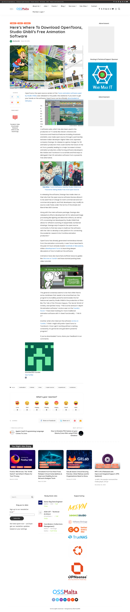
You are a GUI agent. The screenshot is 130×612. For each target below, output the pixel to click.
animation (23, 387)
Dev (20, 23)
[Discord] (127, 1)
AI (13, 467)
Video (27, 23)
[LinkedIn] (120, 1)
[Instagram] (118, 1)
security (43, 464)
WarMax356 (16, 41)
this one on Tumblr (50, 258)
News (99, 467)
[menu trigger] (13, 9)
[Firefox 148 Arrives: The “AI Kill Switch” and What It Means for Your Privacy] (22, 459)
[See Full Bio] (34, 375)
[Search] (119, 9)
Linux (108, 464)
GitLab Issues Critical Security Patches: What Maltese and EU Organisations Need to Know (77, 474)
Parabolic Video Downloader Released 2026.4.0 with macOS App (15, 127)
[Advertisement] (101, 39)
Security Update (54, 464)
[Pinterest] (12, 102)
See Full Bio (29, 375)
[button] (61, 277)
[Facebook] (114, 1)
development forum (53, 248)
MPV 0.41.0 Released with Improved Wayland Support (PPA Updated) (107, 474)
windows (73, 387)
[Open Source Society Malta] (23, 9)
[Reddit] (125, 1)
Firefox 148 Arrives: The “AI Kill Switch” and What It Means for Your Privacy (21, 474)
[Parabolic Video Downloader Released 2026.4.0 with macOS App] (15, 117)
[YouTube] (123, 1)
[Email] (18, 102)
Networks (51, 462)
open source (50, 387)
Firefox (28, 467)
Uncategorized (73, 467)
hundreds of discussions (74, 246)
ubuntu (107, 467)
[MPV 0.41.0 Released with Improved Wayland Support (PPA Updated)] (107, 459)
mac (40, 387)
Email (12, 512)
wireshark (44, 467)
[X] (116, 1)
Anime (32, 387)
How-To (100, 464)
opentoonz (62, 387)
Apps (13, 23)
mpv (115, 464)
